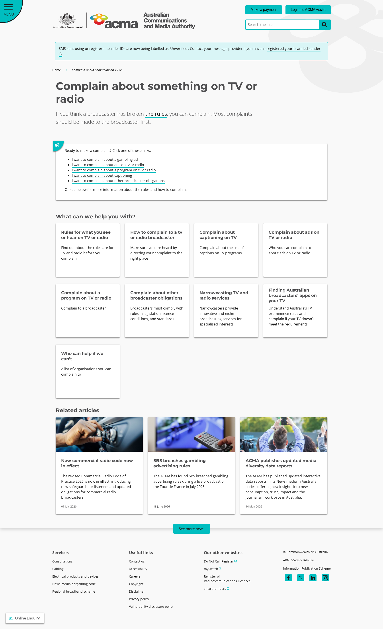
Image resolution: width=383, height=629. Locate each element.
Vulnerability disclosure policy (151, 606)
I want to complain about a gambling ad (105, 159)
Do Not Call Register (219, 561)
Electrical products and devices (75, 576)
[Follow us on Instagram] (325, 577)
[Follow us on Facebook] (288, 577)
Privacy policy (139, 599)
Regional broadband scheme (73, 591)
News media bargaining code (74, 584)
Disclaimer (137, 591)
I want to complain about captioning (102, 175)
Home (56, 70)
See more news (191, 528)
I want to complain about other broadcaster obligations (118, 180)
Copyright (136, 584)
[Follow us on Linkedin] (313, 577)
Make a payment (264, 10)
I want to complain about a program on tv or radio (114, 170)
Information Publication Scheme (307, 568)
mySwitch (211, 569)
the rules (156, 113)
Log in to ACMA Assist (308, 10)
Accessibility (138, 569)
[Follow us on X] (300, 577)
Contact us (137, 561)
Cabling (58, 569)
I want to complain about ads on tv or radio (108, 164)
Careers (135, 576)
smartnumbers (215, 588)
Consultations (62, 561)
